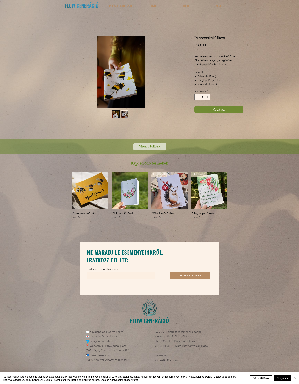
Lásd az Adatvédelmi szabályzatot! (119, 379)
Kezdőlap (62, 24)
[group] (149, 203)
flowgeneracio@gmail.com (106, 332)
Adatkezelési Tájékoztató (166, 361)
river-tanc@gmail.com (103, 337)
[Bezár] (295, 378)
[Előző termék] (67, 191)
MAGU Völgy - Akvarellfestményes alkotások (181, 346)
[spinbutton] (202, 98)
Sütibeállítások (261, 378)
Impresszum (160, 356)
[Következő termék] (232, 191)
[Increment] (208, 98)
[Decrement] (197, 98)
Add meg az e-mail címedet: (102, 270)
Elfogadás (282, 378)
